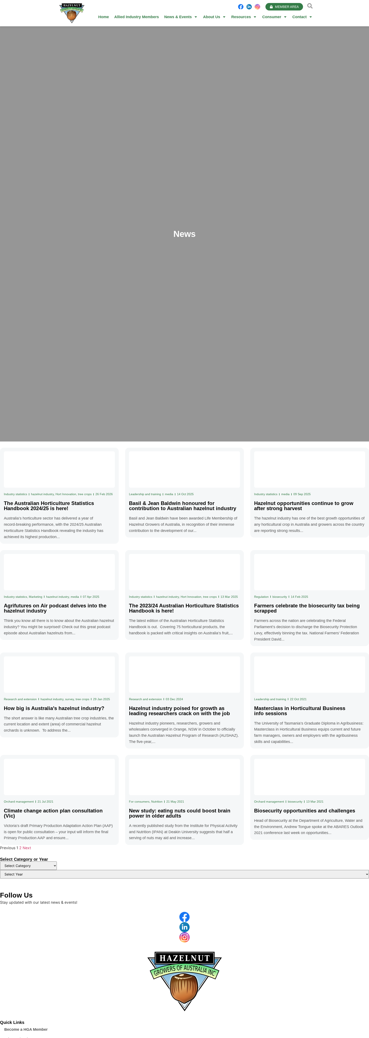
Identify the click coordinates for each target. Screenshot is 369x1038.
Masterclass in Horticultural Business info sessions (299, 710)
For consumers (139, 801)
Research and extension (20, 699)
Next (27, 848)
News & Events (178, 17)
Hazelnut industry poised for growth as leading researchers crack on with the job (179, 710)
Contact (299, 17)
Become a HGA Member (26, 1029)
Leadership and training (145, 494)
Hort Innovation (66, 494)
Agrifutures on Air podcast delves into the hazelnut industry (55, 608)
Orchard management (19, 801)
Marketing (35, 596)
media (169, 494)
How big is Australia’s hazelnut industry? (54, 708)
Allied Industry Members (136, 17)
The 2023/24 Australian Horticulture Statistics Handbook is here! (184, 608)
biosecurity (279, 596)
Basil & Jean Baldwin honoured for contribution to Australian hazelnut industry (182, 505)
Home (103, 17)
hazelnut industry (42, 494)
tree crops (85, 494)
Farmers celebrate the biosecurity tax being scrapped (307, 608)
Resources (241, 17)
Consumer (271, 17)
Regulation (261, 596)
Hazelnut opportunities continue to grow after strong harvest (303, 505)
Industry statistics (15, 494)
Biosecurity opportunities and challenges (304, 811)
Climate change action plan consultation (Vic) (53, 813)
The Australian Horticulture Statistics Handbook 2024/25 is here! (49, 505)
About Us (211, 17)
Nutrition (157, 801)
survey (69, 699)
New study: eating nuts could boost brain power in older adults (179, 813)
